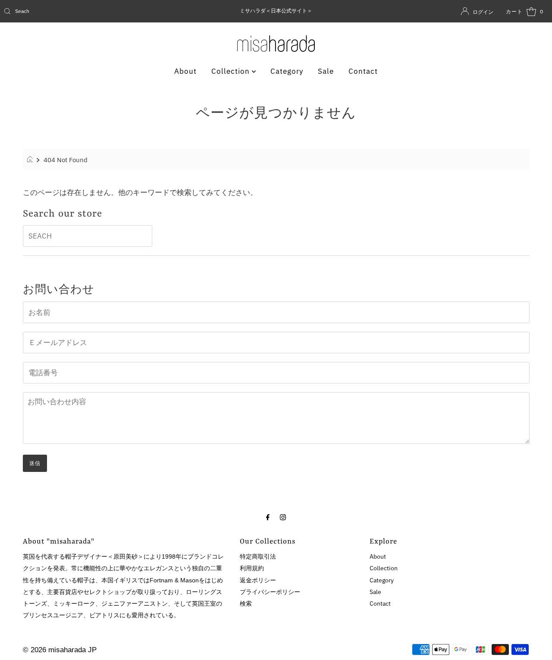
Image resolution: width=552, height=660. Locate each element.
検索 (246, 603)
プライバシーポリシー (270, 592)
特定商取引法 (258, 556)
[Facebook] (268, 516)
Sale (326, 71)
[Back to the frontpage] (31, 159)
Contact (363, 71)
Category (286, 71)
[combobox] (89, 11)
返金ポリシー (258, 580)
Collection (231, 71)
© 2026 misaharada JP (60, 650)
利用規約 (252, 568)
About (185, 71)
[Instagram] (283, 516)
